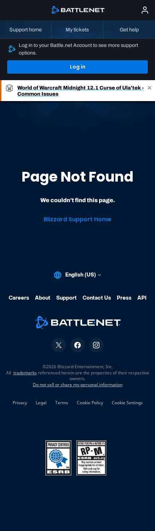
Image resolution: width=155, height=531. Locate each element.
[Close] (149, 90)
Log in (77, 66)
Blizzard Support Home (77, 219)
